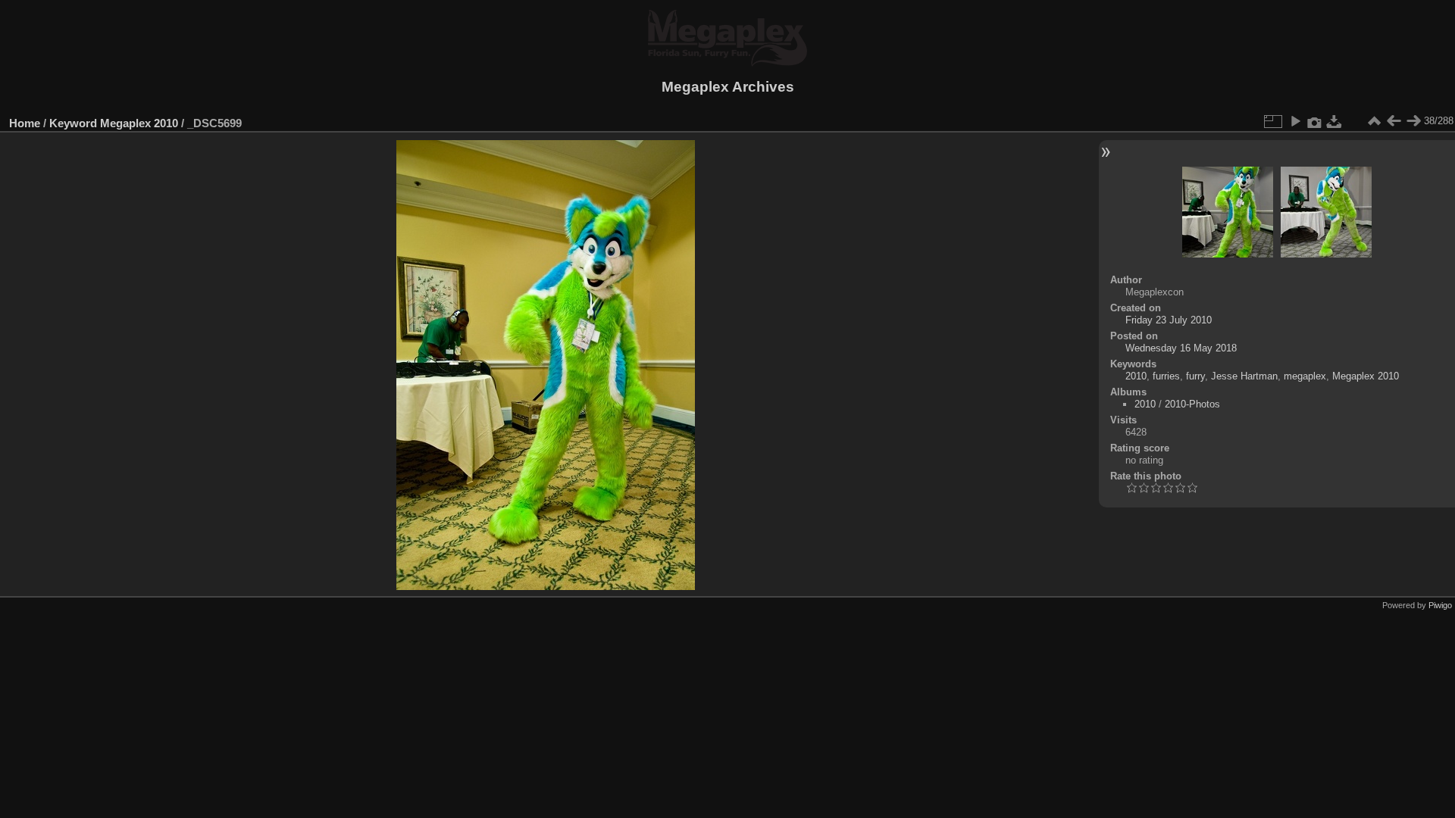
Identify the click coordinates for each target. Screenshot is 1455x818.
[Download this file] (1334, 121)
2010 (1136, 376)
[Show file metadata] (1315, 121)
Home (24, 123)
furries (1166, 376)
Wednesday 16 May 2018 (1181, 348)
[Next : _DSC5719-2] (1413, 121)
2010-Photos (1192, 404)
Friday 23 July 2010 (1168, 320)
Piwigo (1440, 605)
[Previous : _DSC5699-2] (1393, 121)
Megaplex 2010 (139, 123)
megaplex (1305, 376)
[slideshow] (1295, 121)
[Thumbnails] (1374, 121)
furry (1195, 376)
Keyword (73, 123)
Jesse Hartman (1244, 376)
